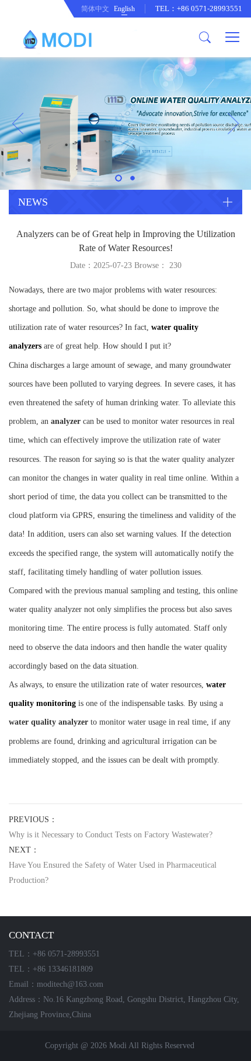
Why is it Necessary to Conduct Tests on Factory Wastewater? (110, 834)
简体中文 (95, 9)
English (124, 9)
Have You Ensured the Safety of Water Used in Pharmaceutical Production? (113, 873)
